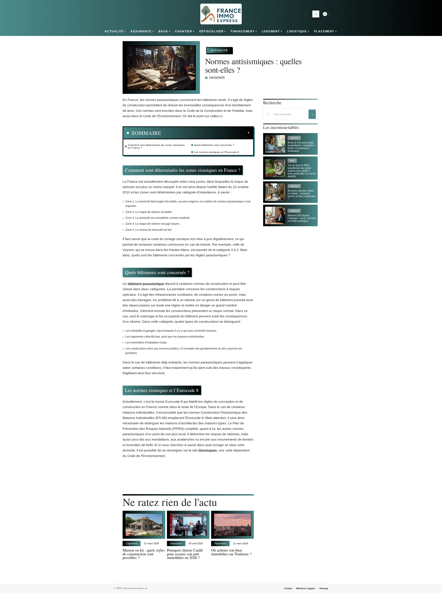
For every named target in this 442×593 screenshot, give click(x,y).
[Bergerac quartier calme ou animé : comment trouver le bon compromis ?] (275, 192)
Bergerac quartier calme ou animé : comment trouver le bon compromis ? (301, 194)
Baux (292, 160)
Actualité (219, 50)
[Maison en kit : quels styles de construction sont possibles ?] (144, 525)
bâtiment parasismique (146, 284)
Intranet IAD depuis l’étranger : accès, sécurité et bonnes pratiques (302, 217)
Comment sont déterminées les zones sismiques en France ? (156, 146)
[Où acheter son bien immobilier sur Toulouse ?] (232, 525)
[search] (315, 14)
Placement (220, 543)
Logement (131, 543)
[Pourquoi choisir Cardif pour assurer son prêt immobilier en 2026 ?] (188, 525)
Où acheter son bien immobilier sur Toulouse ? (231, 551)
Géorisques (207, 450)
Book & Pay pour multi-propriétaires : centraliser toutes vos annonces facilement (301, 146)
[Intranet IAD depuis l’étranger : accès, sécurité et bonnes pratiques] (275, 215)
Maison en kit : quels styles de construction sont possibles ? (144, 553)
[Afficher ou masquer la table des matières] (205, 133)
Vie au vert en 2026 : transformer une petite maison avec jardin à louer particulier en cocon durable (301, 170)
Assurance (176, 543)
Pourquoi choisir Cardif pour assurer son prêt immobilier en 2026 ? (185, 553)
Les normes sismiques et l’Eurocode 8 (216, 152)
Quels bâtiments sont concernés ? (214, 145)
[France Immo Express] (221, 14)
